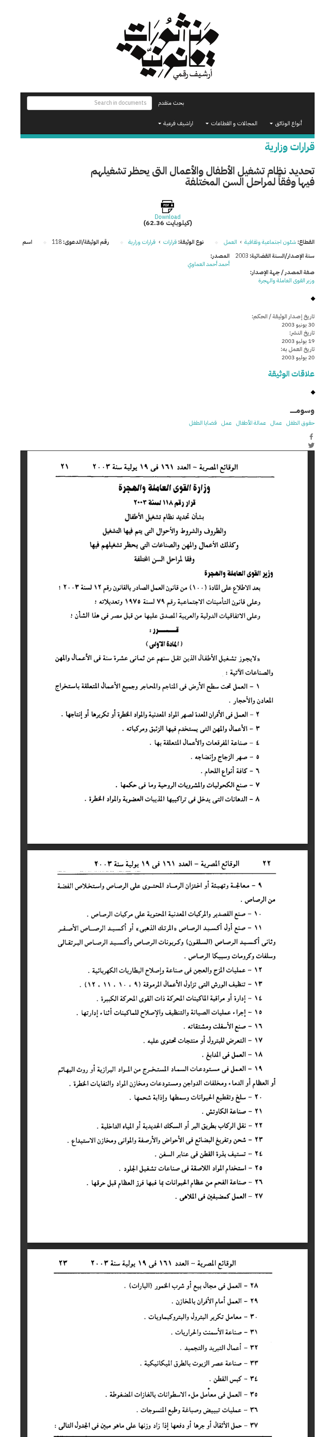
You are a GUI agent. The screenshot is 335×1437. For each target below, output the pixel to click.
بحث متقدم (171, 103)
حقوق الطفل (300, 423)
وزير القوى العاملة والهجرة (286, 280)
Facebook (311, 436)
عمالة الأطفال (251, 423)
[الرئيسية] (167, 46)
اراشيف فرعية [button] (177, 123)
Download (168, 217)
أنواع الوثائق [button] (288, 123)
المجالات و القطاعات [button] (233, 123)
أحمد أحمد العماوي (209, 264)
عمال (276, 423)
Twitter (311, 445)
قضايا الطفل (203, 423)
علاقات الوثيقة (291, 374)
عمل (226, 423)
